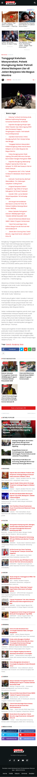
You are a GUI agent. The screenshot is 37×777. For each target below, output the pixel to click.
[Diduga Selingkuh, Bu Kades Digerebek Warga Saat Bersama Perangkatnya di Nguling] (6, 443)
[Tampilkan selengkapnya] (3, 353)
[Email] (34, 349)
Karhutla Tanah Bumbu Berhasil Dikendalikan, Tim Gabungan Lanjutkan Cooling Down (18, 181)
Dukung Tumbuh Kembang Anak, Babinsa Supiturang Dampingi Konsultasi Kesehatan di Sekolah (18, 119)
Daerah (10, 55)
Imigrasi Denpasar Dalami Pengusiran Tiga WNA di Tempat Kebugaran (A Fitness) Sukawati (17, 189)
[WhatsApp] (29, 349)
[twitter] (18, 760)
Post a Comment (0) (18, 408)
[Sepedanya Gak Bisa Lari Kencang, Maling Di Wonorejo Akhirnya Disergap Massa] (6, 462)
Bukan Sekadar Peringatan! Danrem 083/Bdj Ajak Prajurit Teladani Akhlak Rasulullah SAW (16, 213)
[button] (2, 2)
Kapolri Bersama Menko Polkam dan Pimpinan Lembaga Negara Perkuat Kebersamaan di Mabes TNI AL (22, 474)
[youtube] (23, 760)
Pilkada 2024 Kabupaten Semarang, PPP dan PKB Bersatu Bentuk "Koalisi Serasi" (22, 539)
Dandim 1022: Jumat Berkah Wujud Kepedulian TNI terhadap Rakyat (17, 196)
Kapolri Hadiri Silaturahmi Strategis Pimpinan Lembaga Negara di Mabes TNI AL (22, 485)
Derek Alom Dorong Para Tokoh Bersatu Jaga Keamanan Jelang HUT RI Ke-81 (18, 234)
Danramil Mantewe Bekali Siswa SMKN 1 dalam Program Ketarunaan (27, 376)
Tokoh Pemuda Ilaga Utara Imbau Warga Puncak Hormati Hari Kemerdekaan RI (17, 226)
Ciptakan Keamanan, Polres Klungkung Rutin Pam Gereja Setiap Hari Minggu (18, 139)
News (21, 344)
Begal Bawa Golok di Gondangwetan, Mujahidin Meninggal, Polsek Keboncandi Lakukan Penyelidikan (23, 453)
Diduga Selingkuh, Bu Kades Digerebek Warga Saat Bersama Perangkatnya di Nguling (22, 443)
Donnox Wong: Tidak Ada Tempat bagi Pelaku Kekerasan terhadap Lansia (21, 589)
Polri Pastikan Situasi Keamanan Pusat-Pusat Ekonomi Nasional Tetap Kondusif (22, 508)
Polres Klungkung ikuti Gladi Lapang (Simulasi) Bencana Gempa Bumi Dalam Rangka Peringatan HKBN (18, 156)
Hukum (17, 773)
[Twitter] (21, 349)
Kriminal (24, 773)
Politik (11, 773)
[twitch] (27, 760)
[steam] (10, 760)
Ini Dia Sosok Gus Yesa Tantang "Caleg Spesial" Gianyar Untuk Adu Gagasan (21, 551)
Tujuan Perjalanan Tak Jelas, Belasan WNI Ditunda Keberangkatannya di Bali (22, 601)
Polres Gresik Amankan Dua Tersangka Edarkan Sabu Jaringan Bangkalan (21, 630)
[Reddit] (25, 349)
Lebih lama (31, 413)
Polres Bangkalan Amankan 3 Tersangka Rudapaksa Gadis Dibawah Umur (22, 664)
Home (5, 773)
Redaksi (31, 773)
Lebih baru (5, 413)
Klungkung (15, 344)
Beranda (4, 55)
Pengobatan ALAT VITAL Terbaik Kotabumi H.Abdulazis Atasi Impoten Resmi (18, 173)
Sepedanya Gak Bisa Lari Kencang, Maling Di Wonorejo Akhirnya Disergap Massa (23, 461)
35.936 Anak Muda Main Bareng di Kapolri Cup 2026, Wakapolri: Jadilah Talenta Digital (22, 495)
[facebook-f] (14, 760)
